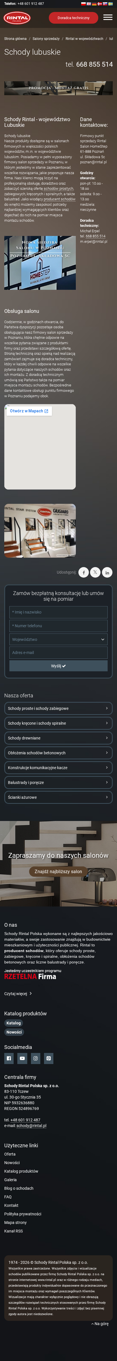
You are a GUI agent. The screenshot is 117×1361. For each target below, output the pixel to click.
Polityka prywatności (22, 1214)
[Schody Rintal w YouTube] (22, 1058)
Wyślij (56, 666)
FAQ (8, 1197)
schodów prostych (58, 188)
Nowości (12, 1162)
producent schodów (60, 199)
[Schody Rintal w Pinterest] (48, 1058)
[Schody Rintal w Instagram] (35, 1058)
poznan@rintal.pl (93, 162)
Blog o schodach (19, 1188)
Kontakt (11, 1205)
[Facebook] (83, 572)
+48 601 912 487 (31, 4)
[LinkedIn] (107, 572)
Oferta (10, 1154)
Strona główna (15, 39)
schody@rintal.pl (31, 1125)
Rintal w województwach (84, 39)
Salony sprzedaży (46, 39)
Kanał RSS (13, 1231)
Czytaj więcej (15, 993)
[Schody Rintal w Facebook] (9, 1058)
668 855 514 (94, 64)
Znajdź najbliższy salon (58, 871)
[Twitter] (95, 572)
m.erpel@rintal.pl (93, 241)
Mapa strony (15, 1222)
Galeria (10, 1179)
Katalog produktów (21, 1171)
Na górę (101, 1323)
